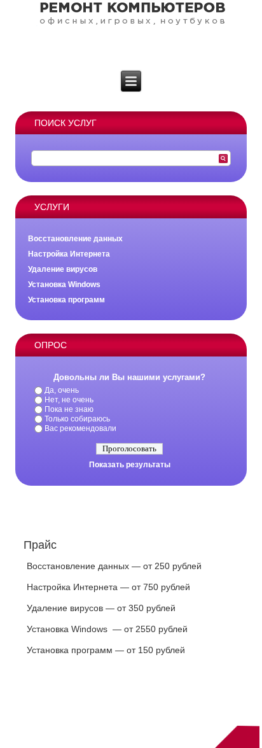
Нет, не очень (69, 399)
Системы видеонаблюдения (131, 720)
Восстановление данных (75, 238)
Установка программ (66, 299)
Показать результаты (129, 464)
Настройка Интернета (69, 254)
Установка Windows (64, 284)
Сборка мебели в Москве (131, 713)
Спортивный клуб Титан (131, 705)
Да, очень (62, 390)
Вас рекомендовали (80, 428)
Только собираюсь (77, 418)
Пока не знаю (69, 409)
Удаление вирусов (62, 269)
